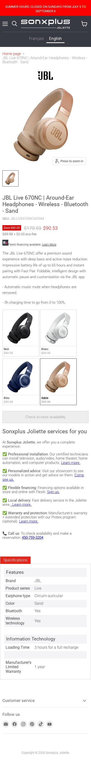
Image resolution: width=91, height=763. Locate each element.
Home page (11, 54)
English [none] (55, 38)
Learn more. (70, 463)
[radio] (20, 333)
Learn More (49, 244)
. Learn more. (21, 504)
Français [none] (36, 38)
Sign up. (53, 492)
